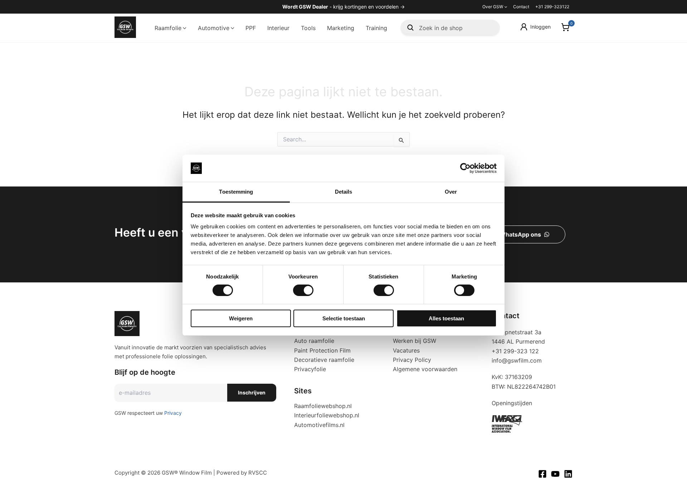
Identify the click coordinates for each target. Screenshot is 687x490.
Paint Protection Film (322, 350)
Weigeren (241, 318)
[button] (505, 7)
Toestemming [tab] (236, 192)
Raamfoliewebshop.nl (323, 405)
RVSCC (257, 472)
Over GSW (492, 6)
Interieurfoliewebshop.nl (326, 415)
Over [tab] (451, 192)
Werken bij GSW (414, 340)
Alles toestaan (446, 318)
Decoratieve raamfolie (324, 359)
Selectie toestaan (343, 318)
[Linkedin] (568, 474)
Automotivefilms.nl (319, 424)
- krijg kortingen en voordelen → (343, 7)
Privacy (173, 413)
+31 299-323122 (552, 6)
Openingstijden (512, 403)
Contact (521, 6)
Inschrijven (251, 392)
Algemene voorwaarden (425, 369)
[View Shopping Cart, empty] (565, 28)
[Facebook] (542, 474)
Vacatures (406, 350)
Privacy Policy (412, 359)
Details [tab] (343, 192)
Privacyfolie (310, 369)
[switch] (303, 290)
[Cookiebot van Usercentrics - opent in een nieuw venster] (465, 168)
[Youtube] (555, 474)
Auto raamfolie (314, 340)
